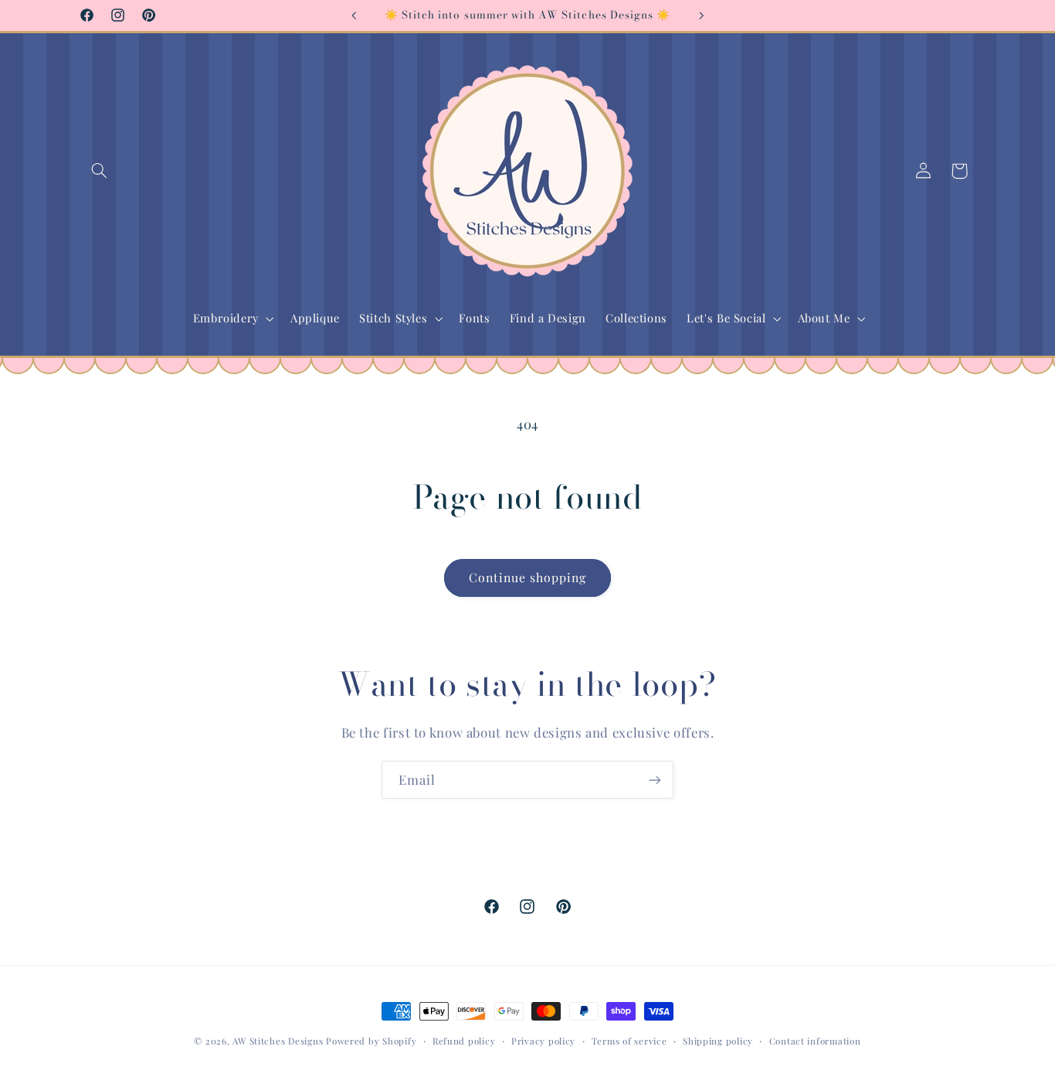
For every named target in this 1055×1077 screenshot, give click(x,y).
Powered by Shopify (371, 1041)
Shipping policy (718, 1041)
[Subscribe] (655, 780)
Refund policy (464, 1041)
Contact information (815, 1041)
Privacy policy (543, 1041)
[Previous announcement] (354, 15)
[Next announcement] (701, 15)
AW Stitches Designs (277, 1041)
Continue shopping (528, 577)
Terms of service (629, 1041)
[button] (99, 171)
